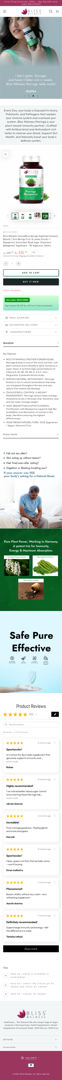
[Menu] (4, 11)
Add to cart (31, 272)
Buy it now (31, 281)
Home (5, 226)
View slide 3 (33, 96)
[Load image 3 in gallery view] (30, 216)
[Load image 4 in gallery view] (37, 216)
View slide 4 (38, 96)
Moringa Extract (15, 362)
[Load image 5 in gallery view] (45, 216)
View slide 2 (28, 96)
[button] (50, 11)
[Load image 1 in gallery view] (15, 216)
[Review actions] (55, 743)
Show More (12, 761)
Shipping (22, 256)
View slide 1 (24, 96)
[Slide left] (7, 216)
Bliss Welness (10, 232)
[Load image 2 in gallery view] (22, 216)
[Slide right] (54, 216)
